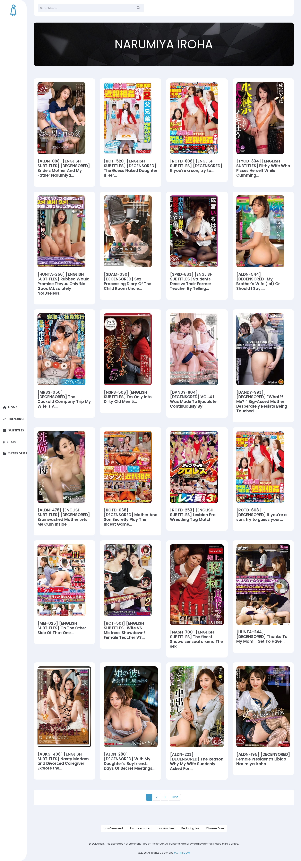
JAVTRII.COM (181, 853)
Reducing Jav (190, 828)
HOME (12, 407)
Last (175, 797)
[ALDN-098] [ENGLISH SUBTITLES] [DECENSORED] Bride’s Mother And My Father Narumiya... (63, 168)
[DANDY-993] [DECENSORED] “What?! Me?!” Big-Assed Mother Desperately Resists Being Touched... (261, 402)
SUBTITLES (16, 430)
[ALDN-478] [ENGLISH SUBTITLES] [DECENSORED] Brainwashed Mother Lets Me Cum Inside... (63, 517)
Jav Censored (113, 828)
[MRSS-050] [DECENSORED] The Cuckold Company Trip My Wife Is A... (64, 399)
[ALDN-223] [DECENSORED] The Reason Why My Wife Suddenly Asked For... (196, 761)
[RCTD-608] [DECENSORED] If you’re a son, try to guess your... (261, 515)
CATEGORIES (17, 453)
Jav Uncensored (140, 828)
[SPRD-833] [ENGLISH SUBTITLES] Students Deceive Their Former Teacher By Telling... (191, 281)
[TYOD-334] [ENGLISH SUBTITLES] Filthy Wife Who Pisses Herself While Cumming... (263, 168)
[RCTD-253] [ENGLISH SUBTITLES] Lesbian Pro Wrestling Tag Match (193, 515)
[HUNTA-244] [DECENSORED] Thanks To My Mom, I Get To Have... (261, 637)
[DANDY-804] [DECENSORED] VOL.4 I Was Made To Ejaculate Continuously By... (193, 399)
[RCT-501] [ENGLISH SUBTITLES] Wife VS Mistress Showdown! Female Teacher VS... (124, 630)
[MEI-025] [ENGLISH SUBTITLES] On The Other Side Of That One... (61, 628)
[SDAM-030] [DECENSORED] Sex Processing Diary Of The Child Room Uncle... (127, 281)
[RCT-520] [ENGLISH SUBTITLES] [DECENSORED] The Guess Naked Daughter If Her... (130, 168)
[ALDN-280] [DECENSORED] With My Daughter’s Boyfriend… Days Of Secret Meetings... (129, 761)
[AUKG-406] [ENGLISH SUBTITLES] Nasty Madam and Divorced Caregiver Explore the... (63, 761)
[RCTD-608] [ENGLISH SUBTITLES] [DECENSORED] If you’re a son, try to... (196, 166)
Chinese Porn (215, 828)
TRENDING (16, 419)
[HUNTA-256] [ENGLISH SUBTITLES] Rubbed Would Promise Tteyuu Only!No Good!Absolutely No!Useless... (63, 284)
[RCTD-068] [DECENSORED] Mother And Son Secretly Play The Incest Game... (130, 517)
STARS (12, 442)
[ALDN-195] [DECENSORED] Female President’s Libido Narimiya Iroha (263, 759)
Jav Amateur (166, 828)
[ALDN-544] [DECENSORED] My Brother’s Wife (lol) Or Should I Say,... (258, 281)
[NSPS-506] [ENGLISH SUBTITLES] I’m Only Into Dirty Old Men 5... (128, 397)
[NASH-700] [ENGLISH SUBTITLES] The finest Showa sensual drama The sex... (196, 639)
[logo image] (13, 10)
